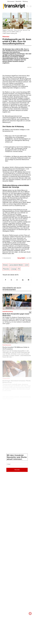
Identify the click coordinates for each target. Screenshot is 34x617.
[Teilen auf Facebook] (5, 279)
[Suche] (26, 6)
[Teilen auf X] (11, 279)
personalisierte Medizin (16, 265)
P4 (19, 269)
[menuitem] (11, 1)
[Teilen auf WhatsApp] (17, 279)
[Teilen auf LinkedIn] (23, 279)
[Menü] (30, 6)
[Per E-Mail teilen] (28, 279)
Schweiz (5, 265)
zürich (26, 265)
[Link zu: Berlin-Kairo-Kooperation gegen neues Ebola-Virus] (17, 302)
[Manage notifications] (30, 613)
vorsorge (13, 269)
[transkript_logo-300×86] (14, 6)
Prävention (6, 36)
